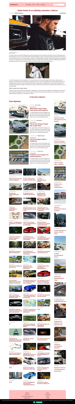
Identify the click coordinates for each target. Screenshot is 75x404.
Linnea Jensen (38, 105)
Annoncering (28, 4)
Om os (33, 4)
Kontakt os (43, 4)
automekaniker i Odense (28, 93)
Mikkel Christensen (19, 13)
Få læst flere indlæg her (37, 97)
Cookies (37, 4)
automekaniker (62, 13)
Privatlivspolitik (39, 402)
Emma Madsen (39, 120)
